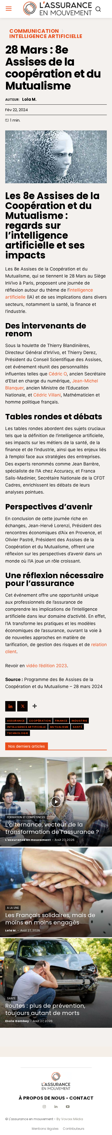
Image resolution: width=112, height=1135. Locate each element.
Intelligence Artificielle (45, 36)
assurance (16, 721)
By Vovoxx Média (70, 1119)
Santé (11, 998)
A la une (13, 908)
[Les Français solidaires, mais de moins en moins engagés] (56, 892)
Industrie (79, 721)
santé (77, 727)
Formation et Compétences (26, 817)
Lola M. (29, 99)
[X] (22, 706)
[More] (34, 706)
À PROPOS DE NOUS (42, 1098)
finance (61, 721)
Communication (34, 31)
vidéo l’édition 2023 (46, 665)
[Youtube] (67, 1106)
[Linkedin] (10, 706)
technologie (17, 733)
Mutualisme (59, 727)
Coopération (40, 721)
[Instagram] (44, 1106)
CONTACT (81, 1098)
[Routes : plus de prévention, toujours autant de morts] (56, 983)
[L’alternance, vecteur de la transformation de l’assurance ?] (56, 802)
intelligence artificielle (26, 727)
